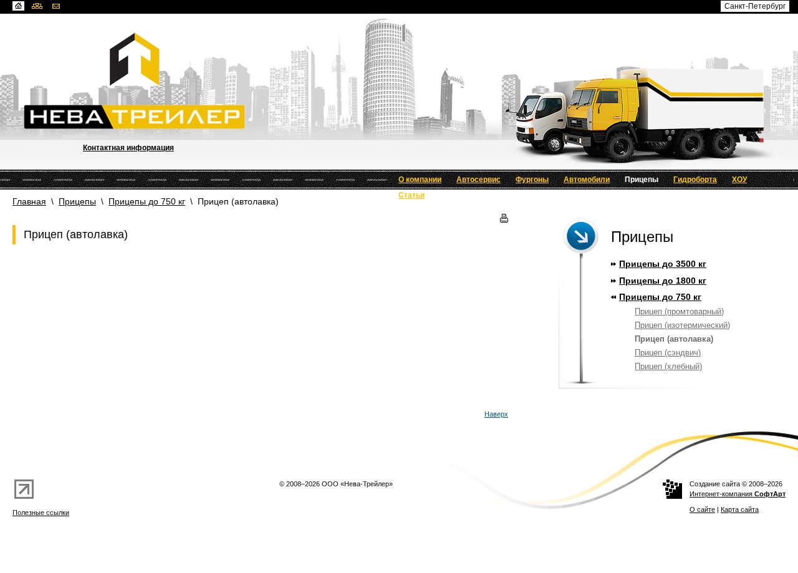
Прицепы (641, 179)
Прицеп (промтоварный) (679, 311)
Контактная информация (128, 147)
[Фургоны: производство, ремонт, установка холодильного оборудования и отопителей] (411, 117)
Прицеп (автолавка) (674, 339)
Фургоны (532, 179)
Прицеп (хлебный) (668, 366)
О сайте (702, 509)
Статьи (411, 195)
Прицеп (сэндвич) (668, 352)
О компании (419, 179)
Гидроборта (695, 179)
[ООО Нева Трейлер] (411, 59)
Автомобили (587, 179)
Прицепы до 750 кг (146, 201)
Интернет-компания (738, 494)
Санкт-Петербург (755, 6)
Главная (29, 201)
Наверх (496, 414)
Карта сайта (740, 509)
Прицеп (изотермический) (682, 325)
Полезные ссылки (40, 512)
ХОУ (739, 179)
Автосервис (478, 179)
